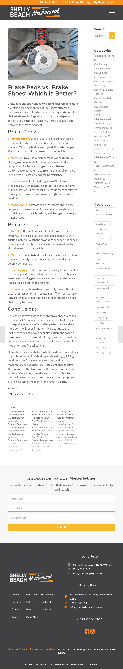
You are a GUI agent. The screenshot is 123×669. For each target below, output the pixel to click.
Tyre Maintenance (104, 165)
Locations (46, 609)
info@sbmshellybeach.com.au (86, 607)
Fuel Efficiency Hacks (104, 290)
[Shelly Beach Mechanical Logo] (35, 12)
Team (15, 616)
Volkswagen (80, 649)
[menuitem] (110, 12)
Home (15, 594)
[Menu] (110, 12)
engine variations (104, 254)
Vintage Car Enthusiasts (102, 340)
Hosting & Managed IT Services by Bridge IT (80, 664)
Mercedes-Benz (65, 649)
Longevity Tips (103, 307)
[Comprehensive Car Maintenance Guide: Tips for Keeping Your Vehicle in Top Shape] (44, 431)
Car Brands (32, 594)
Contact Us (47, 601)
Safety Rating (102, 318)
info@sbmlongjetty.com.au (87, 573)
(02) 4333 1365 (81, 569)
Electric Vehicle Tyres (102, 246)
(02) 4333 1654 (78, 602)
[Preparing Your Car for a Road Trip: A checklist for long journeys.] (68, 429)
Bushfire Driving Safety (103, 231)
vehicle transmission (104, 330)
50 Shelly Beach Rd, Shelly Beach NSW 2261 (91, 596)
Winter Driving (103, 353)
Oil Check (101, 312)
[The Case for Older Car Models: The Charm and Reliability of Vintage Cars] (2, 334)
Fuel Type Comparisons (102, 299)
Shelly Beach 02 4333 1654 (59, 2)
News (29, 609)
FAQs (29, 601)
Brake (26, 138)
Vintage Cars (101, 182)
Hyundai (61, 652)
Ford (112, 649)
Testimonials (48, 594)
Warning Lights (103, 348)
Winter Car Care (103, 186)
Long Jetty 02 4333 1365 (97, 2)
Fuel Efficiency (102, 148)
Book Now (32, 616)
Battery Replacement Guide (104, 214)
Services (16, 601)
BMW (97, 649)
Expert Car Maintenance (103, 280)
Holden (105, 649)
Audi (90, 649)
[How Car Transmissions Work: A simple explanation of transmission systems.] (120, 334)
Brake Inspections (104, 55)
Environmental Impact (102, 261)
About (15, 609)
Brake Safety (102, 224)
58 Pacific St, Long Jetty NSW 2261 (92, 564)
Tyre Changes (103, 323)
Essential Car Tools (103, 271)
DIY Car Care (102, 239)
